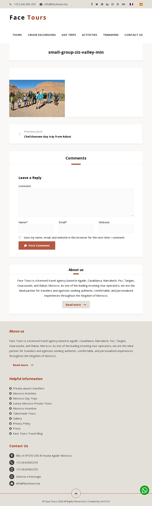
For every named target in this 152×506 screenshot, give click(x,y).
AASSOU (105, 501)
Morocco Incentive (25, 408)
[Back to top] (76, 493)
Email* (63, 222)
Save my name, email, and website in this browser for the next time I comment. (74, 237)
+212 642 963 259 (24, 4)
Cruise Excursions (42, 35)
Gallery (17, 418)
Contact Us (134, 35)
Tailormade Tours (24, 413)
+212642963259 (27, 462)
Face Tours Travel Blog (28, 433)
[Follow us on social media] (92, 4)
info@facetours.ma (55, 4)
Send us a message (28, 476)
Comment (25, 186)
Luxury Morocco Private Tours (32, 403)
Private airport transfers (28, 388)
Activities (89, 35)
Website (104, 222)
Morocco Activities (24, 393)
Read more (74, 304)
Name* (23, 222)
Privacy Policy (21, 423)
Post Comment (39, 245)
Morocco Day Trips (25, 398)
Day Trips (69, 35)
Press (17, 428)
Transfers (111, 35)
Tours (17, 35)
